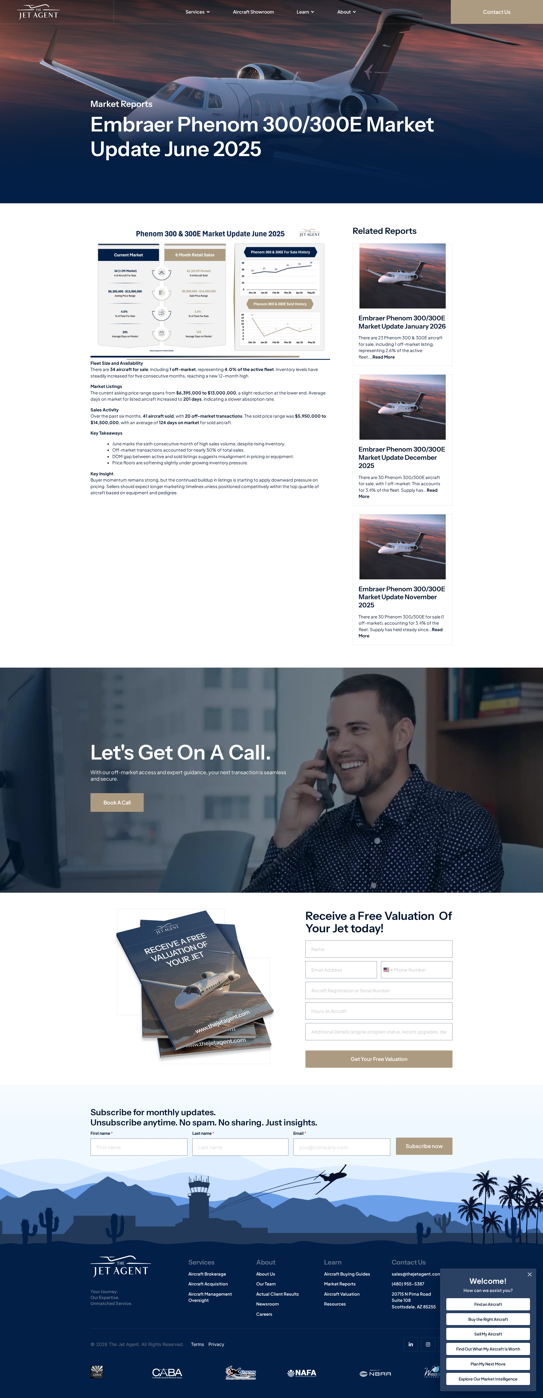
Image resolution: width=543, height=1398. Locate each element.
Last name (203, 1133)
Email (299, 1133)
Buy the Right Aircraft (488, 1319)
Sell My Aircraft (488, 1333)
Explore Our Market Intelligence (488, 1378)
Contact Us (409, 1262)
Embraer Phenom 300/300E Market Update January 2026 (402, 322)
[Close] (529, 1274)
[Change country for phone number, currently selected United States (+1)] (387, 969)
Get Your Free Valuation (379, 1059)
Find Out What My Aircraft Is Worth (488, 1348)
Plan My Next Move (488, 1363)
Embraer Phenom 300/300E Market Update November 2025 (402, 597)
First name (101, 1133)
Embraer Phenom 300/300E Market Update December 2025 (402, 457)
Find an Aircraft (488, 1304)
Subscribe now (424, 1146)
